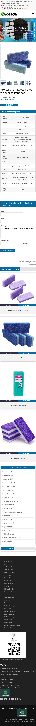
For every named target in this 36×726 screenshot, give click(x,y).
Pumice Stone (26, 30)
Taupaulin (7, 603)
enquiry (9, 105)
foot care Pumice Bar (18, 458)
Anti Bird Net (7, 483)
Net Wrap (6, 497)
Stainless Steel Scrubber (12, 625)
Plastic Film (7, 530)
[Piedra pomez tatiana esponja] (18, 303)
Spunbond (6, 527)
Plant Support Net (9, 501)
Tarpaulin (6, 519)
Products (19, 719)
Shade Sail (7, 600)
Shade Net (6, 479)
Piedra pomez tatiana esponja (18, 310)
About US (12, 719)
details (9, 305)
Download (7, 721)
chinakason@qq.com (21, 5)
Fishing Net (7, 534)
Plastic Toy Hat (9, 589)
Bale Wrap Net (9, 583)
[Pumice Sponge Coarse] (18, 351)
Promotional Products (13, 30)
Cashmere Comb (9, 592)
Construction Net (8, 505)
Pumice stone (8, 619)
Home (5, 719)
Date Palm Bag (9, 617)
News (25, 719)
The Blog (6, 541)
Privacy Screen (8, 523)
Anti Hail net (7, 490)
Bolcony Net (8, 608)
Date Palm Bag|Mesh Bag (11, 512)
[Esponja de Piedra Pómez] (18, 399)
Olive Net (6, 516)
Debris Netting (9, 606)
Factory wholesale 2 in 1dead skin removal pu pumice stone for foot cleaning (27, 262)
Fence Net (6, 475)
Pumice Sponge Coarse (18, 358)
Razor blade (8, 622)
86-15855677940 (8, 5)
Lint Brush (7, 628)
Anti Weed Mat (8, 472)
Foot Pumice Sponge (7, 99)
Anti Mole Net (7, 494)
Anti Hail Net (8, 569)
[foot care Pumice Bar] (18, 451)
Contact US (15, 721)
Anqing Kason (17, 708)
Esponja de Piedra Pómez (18, 405)
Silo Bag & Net (8, 508)
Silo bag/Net (8, 586)
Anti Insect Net (8, 486)
